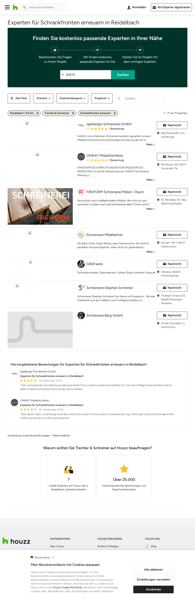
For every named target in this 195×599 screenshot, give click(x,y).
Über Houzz (57, 546)
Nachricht (174, 125)
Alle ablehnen (153, 569)
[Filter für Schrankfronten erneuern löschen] (115, 113)
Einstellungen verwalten (153, 579)
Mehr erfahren (61, 435)
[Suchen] (24, 7)
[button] (7, 7)
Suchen (123, 75)
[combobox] (43, 7)
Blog (153, 546)
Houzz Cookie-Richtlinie (67, 587)
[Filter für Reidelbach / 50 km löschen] (37, 113)
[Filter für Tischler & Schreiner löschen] (73, 113)
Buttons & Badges (108, 546)
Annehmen (153, 589)
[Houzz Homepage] (15, 7)
